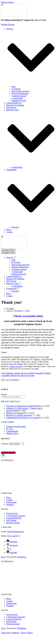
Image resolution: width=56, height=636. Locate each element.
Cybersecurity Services (15, 516)
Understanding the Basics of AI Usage (22, 418)
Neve (3, 557)
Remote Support (7, 24)
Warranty (15, 227)
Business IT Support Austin (17, 415)
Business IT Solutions (15, 105)
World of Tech (12, 433)
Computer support (18, 96)
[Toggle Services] (15, 257)
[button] (31, 57)
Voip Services (12, 513)
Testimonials (11, 502)
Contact (9, 232)
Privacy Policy (27, 633)
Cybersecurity (17, 98)
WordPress (21, 557)
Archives (4, 444)
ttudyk (11, 308)
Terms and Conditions (10, 633)
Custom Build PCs (14, 103)
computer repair (11, 373)
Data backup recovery (20, 91)
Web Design (11, 107)
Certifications (16, 167)
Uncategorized (12, 431)
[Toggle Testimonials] (18, 288)
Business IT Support (14, 413)
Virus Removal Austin (25, 375)
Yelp (36, 369)
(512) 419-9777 (13, 536)
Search (4, 394)
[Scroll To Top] (3, 455)
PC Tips (9, 429)
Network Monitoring (20, 93)
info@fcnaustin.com (15, 531)
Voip (13, 86)
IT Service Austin (25, 373)
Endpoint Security (18, 100)
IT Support (15, 89)
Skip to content (7, 2)
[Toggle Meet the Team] (20, 283)
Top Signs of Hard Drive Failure (19, 406)
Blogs (8, 229)
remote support (16, 366)
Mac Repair (11, 375)
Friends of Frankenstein (16, 426)
